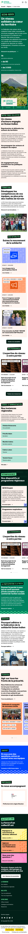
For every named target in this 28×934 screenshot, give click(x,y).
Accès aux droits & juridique (9, 728)
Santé (4, 725)
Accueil (3, 6)
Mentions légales (5, 914)
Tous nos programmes (6, 895)
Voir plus (3, 464)
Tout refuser (19, 929)
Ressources (4, 906)
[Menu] (22, 2)
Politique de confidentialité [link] (19, 932)
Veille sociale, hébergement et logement (12, 721)
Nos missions (4, 884)
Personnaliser (5, 932)
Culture (13, 725)
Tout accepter (10, 929)
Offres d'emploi (5, 902)
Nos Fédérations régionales (7, 886)
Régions (9, 6)
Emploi (8, 725)
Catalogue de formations (7, 904)
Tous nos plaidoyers (6, 893)
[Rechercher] (26, 2)
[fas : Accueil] (6, 2)
